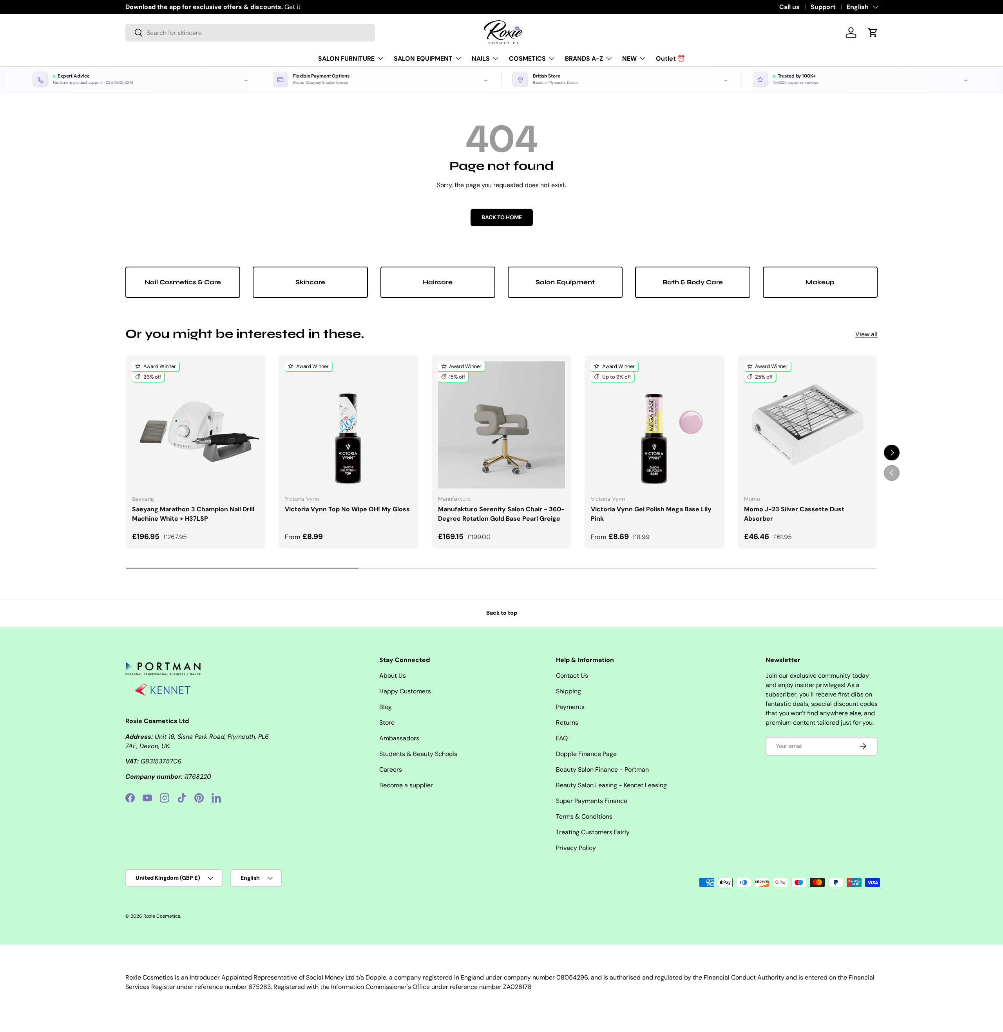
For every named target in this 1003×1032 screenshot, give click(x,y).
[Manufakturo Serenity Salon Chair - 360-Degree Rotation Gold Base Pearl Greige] (501, 424)
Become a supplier (406, 785)
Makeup (820, 282)
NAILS (481, 58)
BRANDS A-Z (584, 58)
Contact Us (572, 675)
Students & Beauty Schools (418, 754)
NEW (629, 58)
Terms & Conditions (584, 816)
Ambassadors (399, 738)
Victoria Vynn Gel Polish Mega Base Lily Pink (651, 514)
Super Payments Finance (591, 801)
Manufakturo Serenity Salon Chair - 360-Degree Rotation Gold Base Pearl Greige (501, 514)
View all (866, 334)
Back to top (501, 612)
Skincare (310, 282)
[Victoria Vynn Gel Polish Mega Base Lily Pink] (654, 424)
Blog (385, 707)
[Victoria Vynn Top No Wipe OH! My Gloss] (348, 424)
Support (823, 7)
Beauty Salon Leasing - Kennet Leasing (611, 785)
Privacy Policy (576, 848)
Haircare (438, 282)
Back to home (502, 217)
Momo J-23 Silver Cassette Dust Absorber (794, 514)
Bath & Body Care (693, 282)
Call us (789, 7)
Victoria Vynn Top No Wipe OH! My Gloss (347, 509)
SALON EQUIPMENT (423, 58)
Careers (390, 769)
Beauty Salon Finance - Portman (602, 769)
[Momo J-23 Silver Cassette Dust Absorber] (807, 424)
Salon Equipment (565, 282)
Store (387, 722)
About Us (392, 675)
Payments (570, 707)
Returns (567, 722)
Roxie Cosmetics (161, 916)
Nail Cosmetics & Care (183, 282)
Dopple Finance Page (586, 754)
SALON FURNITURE (346, 58)
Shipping (568, 691)
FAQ (562, 738)
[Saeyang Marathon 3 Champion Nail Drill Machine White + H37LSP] (195, 424)
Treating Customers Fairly (593, 832)
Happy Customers (405, 691)
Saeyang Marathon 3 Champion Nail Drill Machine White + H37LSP (193, 514)
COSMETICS (527, 58)
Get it (292, 7)
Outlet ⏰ (670, 58)
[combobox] (250, 32)
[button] (873, 32)
